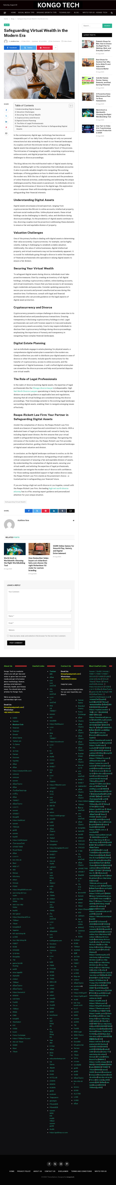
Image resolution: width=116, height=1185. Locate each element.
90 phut (105, 950)
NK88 (76, 990)
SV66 (52, 1074)
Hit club (102, 784)
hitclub (98, 768)
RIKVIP (52, 858)
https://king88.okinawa (99, 1006)
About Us (37, 1171)
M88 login (78, 1032)
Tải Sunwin (101, 922)
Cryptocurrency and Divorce (28, 118)
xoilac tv (92, 937)
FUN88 (101, 676)
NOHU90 (100, 865)
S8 (96, 1049)
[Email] (6, 133)
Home (13, 12)
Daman (15, 754)
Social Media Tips (26, 12)
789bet (16, 920)
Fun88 (15, 1002)
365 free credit (101, 899)
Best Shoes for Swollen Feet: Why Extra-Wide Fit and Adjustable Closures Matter (103, 64)
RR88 (15, 1012)
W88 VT (16, 866)
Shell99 (81, 875)
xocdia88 (93, 832)
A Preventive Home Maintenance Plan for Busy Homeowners (103, 97)
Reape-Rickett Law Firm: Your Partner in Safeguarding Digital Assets (41, 127)
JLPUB (109, 990)
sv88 (105, 799)
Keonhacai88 (101, 791)
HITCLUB (53, 1078)
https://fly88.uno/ (97, 745)
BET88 (106, 1011)
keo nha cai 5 (95, 975)
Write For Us (101, 1171)
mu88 (52, 1118)
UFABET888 (18, 847)
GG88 (97, 973)
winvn (52, 812)
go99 (99, 804)
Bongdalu (16, 957)
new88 (52, 819)
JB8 (109, 704)
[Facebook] (6, 110)
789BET (16, 800)
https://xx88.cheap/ (98, 1062)
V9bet (52, 1121)
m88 (51, 809)
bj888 (80, 899)
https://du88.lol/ (19, 820)
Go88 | (100, 671)
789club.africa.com (97, 883)
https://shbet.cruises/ (86, 801)
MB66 (91, 822)
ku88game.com (56, 940)
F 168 (80, 851)
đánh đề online (95, 860)
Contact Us (50, 1171)
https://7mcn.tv (103, 901)
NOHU (76, 1087)
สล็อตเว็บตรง (17, 784)
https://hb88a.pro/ (57, 724)
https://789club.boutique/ (100, 916)
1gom (96, 776)
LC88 (76, 1097)
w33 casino (106, 973)
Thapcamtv (54, 1097)
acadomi (77, 986)
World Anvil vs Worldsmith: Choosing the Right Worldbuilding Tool (14, 562)
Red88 (92, 827)
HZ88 (107, 687)
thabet (52, 838)
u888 (98, 702)
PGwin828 (54, 1104)
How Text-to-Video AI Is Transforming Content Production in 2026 (103, 129)
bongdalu (53, 844)
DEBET (99, 725)
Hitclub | (106, 671)
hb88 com (100, 730)
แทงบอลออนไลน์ (53, 683)
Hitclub (15, 883)
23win (108, 1013)
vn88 (91, 1052)
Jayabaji (77, 950)
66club (15, 873)
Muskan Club (18, 724)
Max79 (92, 727)
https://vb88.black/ (20, 840)
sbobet (103, 873)
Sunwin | (93, 671)
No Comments (55, 41)
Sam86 (98, 750)
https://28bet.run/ (97, 801)
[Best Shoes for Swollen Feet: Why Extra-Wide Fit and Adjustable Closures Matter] (88, 62)
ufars (99, 679)
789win (81, 804)
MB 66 (52, 806)
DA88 (103, 842)
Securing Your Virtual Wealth (29, 115)
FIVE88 (92, 817)
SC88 (107, 983)
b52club (92, 909)
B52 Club (99, 807)
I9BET (91, 715)
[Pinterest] (6, 127)
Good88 (77, 1042)
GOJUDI (93, 676)
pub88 (103, 853)
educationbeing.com (57, 1058)
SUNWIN (103, 712)
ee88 (15, 969)
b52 (79, 912)
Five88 (92, 1011)
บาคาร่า (15, 807)
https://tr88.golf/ (80, 993)
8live (97, 853)
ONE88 (105, 789)
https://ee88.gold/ (97, 1013)
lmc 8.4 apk (94, 858)
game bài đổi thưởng (99, 692)
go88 (15, 830)
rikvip (107, 766)
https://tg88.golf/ (80, 996)
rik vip (105, 1041)
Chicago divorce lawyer (43, 388)
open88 (107, 929)
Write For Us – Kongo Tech (95, 12)
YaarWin (16, 761)
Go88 (52, 1129)
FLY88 (92, 1034)
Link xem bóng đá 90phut (52, 878)
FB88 (109, 1026)
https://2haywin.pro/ (85, 909)
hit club (99, 1080)
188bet (101, 753)
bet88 (92, 702)
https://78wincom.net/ (99, 1008)
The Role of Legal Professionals (30, 123)
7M (14, 960)
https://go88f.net (97, 809)
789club (16, 827)
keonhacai (107, 1072)
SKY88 (92, 725)
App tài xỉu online (80, 921)
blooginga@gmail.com (13, 707)
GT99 (91, 807)
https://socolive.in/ (57, 742)
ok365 (99, 988)
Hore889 (103, 1036)
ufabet (52, 899)
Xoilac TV (106, 1052)
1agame (16, 930)
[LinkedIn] (6, 121)
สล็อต (15, 764)
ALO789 (77, 1094)
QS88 (52, 1008)
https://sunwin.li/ (19, 992)
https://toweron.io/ (97, 990)
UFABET (16, 814)
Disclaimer (63, 1171)
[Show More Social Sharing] (55, 48)
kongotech (70, 1177)
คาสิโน (15, 794)
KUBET (95, 712)
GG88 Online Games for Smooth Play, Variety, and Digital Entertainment (63, 549)
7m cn (92, 1080)
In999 (15, 718)
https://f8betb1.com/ (58, 785)
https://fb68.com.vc (97, 830)
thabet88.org (98, 720)
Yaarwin (15, 721)
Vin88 (98, 845)
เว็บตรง (80, 721)
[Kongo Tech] (57, 5)
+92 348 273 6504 (12, 712)
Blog (76, 12)
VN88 (52, 910)
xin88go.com (95, 789)
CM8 (14, 1015)
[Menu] (5, 13)
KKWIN (15, 996)
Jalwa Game (17, 738)
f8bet (80, 906)
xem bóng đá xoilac (97, 1054)
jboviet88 (82, 893)
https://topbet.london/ (99, 710)
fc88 (52, 763)
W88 (110, 1065)
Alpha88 (16, 976)
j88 (97, 1082)
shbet (15, 880)
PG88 (15, 886)
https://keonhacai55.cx (21, 917)
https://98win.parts (97, 1003)
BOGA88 (100, 827)
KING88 (16, 950)
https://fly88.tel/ (103, 1031)
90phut (92, 952)
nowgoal (103, 776)
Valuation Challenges (25, 112)
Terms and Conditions (81, 1171)
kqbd (106, 1049)
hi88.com (101, 817)
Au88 (52, 757)
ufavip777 (93, 784)
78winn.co (54, 841)
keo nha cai (99, 822)
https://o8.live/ (95, 1041)
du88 (109, 842)
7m (90, 771)
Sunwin (80, 896)
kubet (104, 1070)
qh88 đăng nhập (102, 904)
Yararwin (16, 728)
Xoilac (97, 1052)
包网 (75, 953)
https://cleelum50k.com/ (22, 771)
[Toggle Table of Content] (69, 106)
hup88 (93, 825)
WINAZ (53, 947)
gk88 (52, 1091)
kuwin (15, 1032)
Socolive (93, 735)
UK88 (91, 924)
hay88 (15, 837)
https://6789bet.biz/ (98, 980)
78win (15, 924)
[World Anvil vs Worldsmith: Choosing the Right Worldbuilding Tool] (15, 549)
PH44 (92, 993)
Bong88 (16, 817)
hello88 (81, 831)
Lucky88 (93, 748)
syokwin (53, 1094)
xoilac (92, 750)
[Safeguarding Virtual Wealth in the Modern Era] (39, 76)
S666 (76, 1015)
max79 (99, 1011)
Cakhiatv (96, 1021)
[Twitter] (6, 116)
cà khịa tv (101, 947)
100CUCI (81, 841)
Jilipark (52, 1068)
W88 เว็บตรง (78, 1035)
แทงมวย (92, 679)
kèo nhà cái (17, 860)
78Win (52, 895)
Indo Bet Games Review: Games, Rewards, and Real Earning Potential (103, 81)
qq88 (102, 699)
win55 (76, 1012)
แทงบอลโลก (93, 932)
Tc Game (16, 744)
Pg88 (107, 794)
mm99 (80, 834)
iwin (91, 776)
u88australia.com (97, 761)
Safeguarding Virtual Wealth (15, 502)
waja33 (93, 891)
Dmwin (15, 734)
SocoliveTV (103, 837)
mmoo (52, 760)
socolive (105, 768)
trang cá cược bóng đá (99, 927)
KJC (14, 1025)
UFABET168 (83, 868)
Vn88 (76, 1075)
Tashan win (17, 741)
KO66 (52, 1071)
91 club (104, 850)
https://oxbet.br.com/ (98, 763)
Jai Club (15, 751)
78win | (99, 682)
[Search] (111, 12)
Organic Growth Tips (47, 12)
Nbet (15, 1048)
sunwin (15, 781)
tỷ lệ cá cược (98, 771)
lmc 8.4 (92, 873)
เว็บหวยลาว (79, 886)
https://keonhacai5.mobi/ (100, 740)
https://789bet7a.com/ (21, 1038)
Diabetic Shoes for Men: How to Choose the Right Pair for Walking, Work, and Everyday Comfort (103, 46)
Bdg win (77, 976)
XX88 (15, 1029)
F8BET (15, 943)
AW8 (97, 707)
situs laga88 (17, 972)
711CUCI (81, 844)
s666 (106, 812)
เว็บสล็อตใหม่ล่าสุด (20, 790)
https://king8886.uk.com (22, 890)
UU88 (76, 1100)
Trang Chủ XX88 (96, 983)
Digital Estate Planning (26, 121)
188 (14, 870)
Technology (64, 12)
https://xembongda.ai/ (99, 955)
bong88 (108, 753)
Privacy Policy (24, 1171)
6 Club (52, 1046)
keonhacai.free (95, 743)
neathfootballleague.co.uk (99, 697)
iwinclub (93, 996)
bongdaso (53, 851)
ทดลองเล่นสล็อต (52, 904)
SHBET (52, 767)
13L (14, 748)
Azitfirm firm (15, 41)
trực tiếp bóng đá (97, 840)
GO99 (76, 1090)
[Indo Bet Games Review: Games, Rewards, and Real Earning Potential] (88, 81)
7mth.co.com (95, 886)
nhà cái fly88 (106, 888)
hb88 (109, 1029)
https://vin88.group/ (57, 816)
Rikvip (97, 715)
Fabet (105, 825)
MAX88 (107, 865)
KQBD (52, 928)
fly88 (107, 676)
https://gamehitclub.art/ (99, 911)
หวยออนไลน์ (94, 699)
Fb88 (76, 960)
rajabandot (82, 786)
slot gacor (17, 914)
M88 (91, 1065)
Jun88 (92, 919)
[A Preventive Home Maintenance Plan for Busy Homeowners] (88, 97)
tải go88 (99, 993)
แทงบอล (16, 774)
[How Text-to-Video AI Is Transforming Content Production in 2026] (88, 129)
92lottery (16, 876)
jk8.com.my (100, 733)
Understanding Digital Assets (28, 109)
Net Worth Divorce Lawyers (25, 391)
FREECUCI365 (96, 756)
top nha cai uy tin (105, 1077)
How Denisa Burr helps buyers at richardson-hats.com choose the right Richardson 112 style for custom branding (38, 564)
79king (104, 702)
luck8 (52, 825)
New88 (101, 868)
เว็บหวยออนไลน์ (18, 843)
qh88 (91, 904)
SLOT (76, 1009)
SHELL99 (102, 722)
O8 (98, 873)
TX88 (91, 853)
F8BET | (92, 674)
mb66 (99, 819)
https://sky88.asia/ (97, 1001)
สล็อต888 (53, 931)
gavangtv (53, 1101)
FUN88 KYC (107, 727)
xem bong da (94, 957)
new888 (53, 721)
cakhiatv (81, 916)
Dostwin (16, 757)
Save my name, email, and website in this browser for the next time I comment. (38, 636)
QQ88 (15, 1045)
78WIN (52, 782)
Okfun (104, 679)
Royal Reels (17, 850)
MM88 (101, 1059)
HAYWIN (16, 999)
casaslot (93, 929)
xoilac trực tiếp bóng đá (99, 934)
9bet (14, 863)
